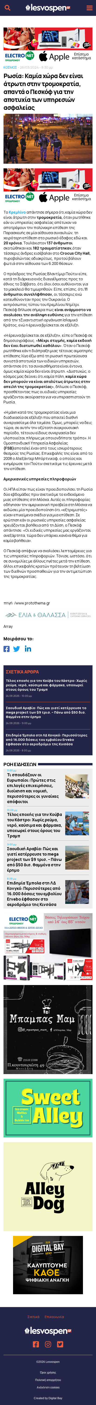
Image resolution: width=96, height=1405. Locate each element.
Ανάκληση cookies (48, 1387)
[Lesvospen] (48, 10)
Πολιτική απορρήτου (48, 1380)
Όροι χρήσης (48, 1372)
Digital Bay (55, 1398)
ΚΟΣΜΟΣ (10, 67)
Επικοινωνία (54, 1317)
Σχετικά (33, 1317)
